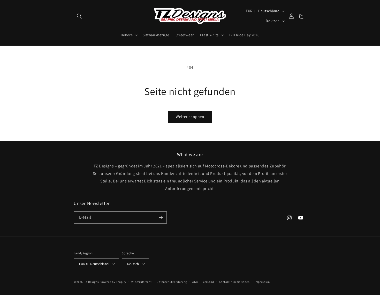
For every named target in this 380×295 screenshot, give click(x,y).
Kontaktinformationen (234, 282)
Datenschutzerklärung (172, 282)
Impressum (262, 282)
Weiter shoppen (190, 116)
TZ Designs (91, 282)
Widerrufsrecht (141, 282)
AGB (195, 282)
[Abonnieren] (160, 217)
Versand (208, 282)
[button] (79, 16)
